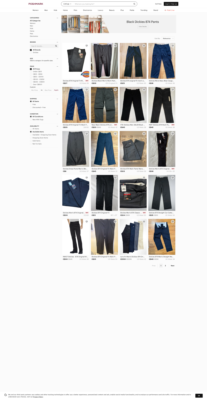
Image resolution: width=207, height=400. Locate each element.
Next (172, 266)
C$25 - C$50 (37, 74)
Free (34, 104)
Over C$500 (37, 84)
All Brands (37, 50)
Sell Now (158, 4)
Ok (199, 396)
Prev (154, 266)
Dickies (35, 52)
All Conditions (38, 117)
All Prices (36, 69)
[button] (67, 4)
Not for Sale (37, 144)
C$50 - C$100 (38, 77)
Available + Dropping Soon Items (44, 135)
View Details (143, 26)
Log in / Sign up (171, 4)
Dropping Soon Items (40, 138)
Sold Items (36, 141)
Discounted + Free (39, 107)
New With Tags (38, 120)
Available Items (38, 132)
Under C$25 (37, 72)
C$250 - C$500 (39, 82)
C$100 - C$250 (38, 79)
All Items (36, 101)
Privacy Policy (38, 397)
